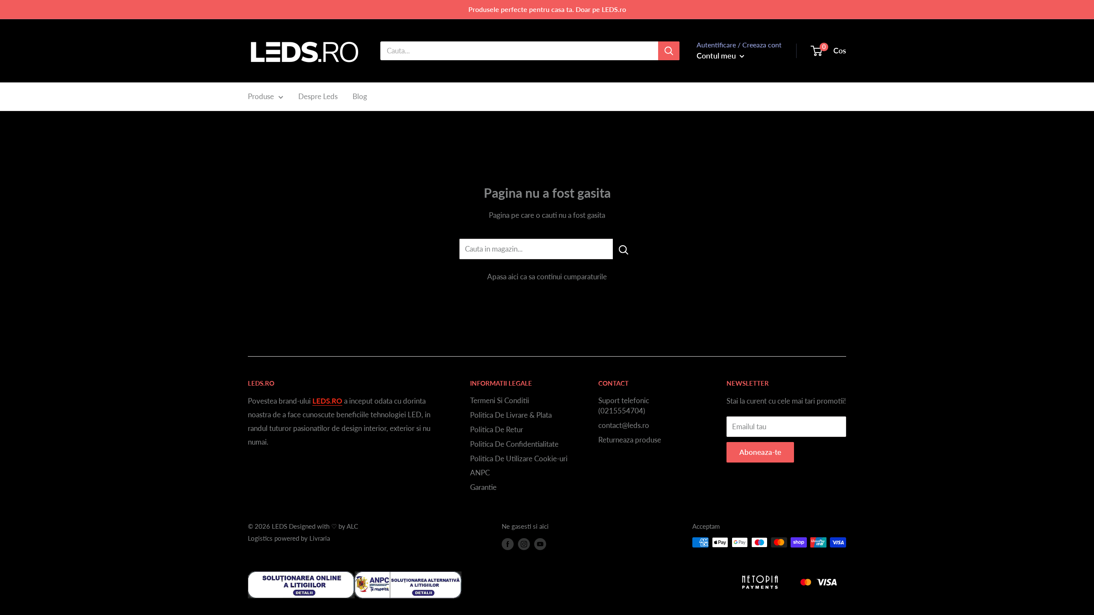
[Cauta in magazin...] (624, 249)
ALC (352, 526)
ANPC (480, 472)
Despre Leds (318, 96)
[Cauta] (668, 50)
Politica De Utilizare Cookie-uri (519, 458)
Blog (360, 96)
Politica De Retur (496, 429)
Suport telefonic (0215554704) (623, 405)
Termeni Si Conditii (499, 400)
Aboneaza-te (760, 452)
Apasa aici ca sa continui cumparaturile (547, 276)
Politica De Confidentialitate (514, 443)
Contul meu (717, 55)
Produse (261, 96)
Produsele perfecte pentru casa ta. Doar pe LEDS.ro (547, 9)
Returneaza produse (629, 439)
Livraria (319, 538)
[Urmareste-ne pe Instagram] (524, 543)
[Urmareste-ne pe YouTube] (540, 543)
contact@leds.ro (623, 425)
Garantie (483, 487)
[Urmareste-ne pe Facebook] (508, 543)
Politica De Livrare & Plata (511, 414)
